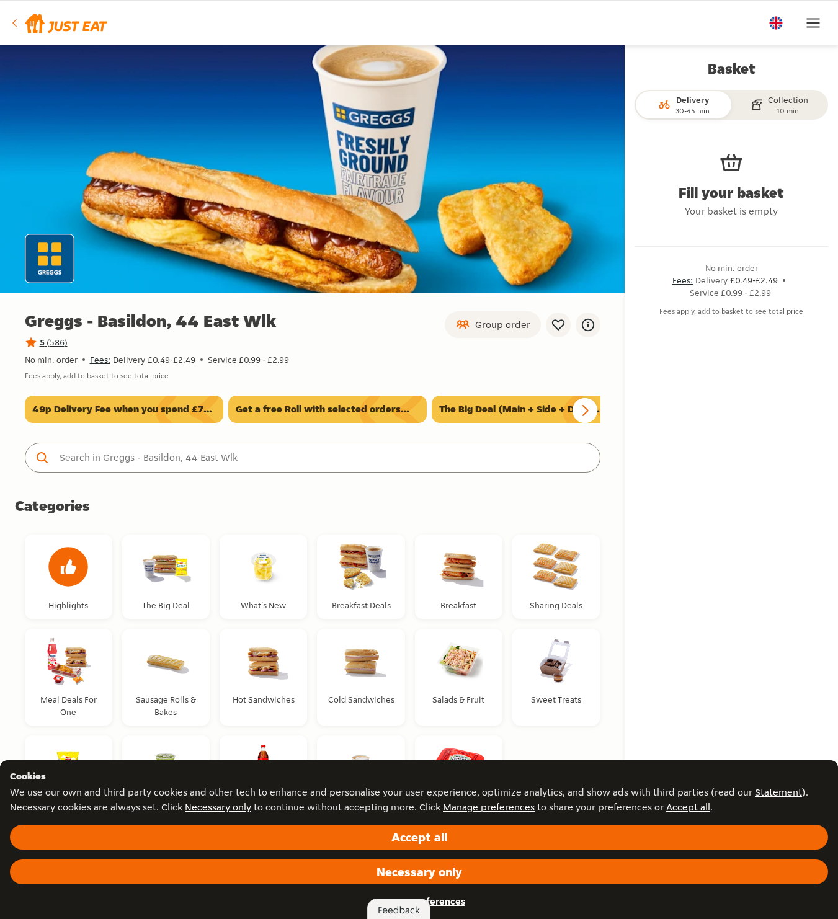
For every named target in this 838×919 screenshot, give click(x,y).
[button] (58, 23)
